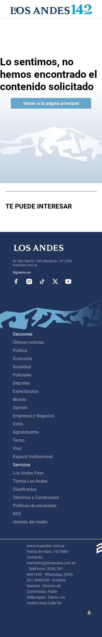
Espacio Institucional (33, 456)
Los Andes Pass (28, 473)
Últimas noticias (28, 342)
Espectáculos (25, 391)
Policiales (22, 375)
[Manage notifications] (89, 612)
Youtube (68, 281)
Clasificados (24, 489)
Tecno (18, 440)
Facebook (16, 281)
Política (20, 350)
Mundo (19, 399)
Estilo (18, 424)
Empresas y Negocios (33, 415)
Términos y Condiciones (36, 497)
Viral (17, 448)
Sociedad (22, 366)
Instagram (29, 281)
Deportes (21, 383)
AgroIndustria (26, 432)
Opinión (20, 407)
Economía (22, 358)
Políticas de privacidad (34, 505)
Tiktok (42, 281)
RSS (17, 513)
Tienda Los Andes (30, 481)
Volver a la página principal (51, 103)
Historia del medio (30, 522)
